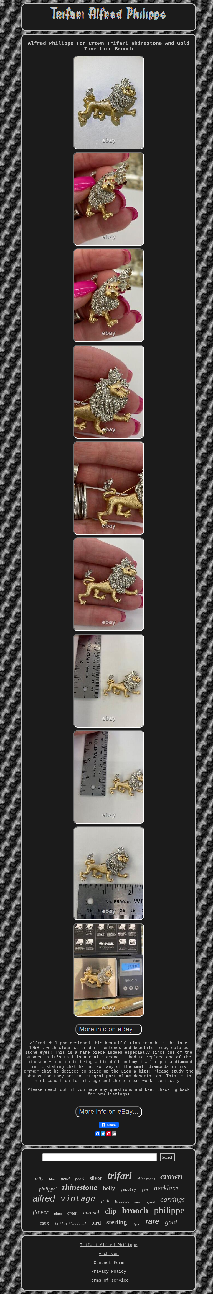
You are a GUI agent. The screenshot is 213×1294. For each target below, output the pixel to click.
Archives (109, 1254)
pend (65, 1178)
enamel (91, 1212)
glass (58, 1213)
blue (52, 1179)
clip (110, 1211)
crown (171, 1176)
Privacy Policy (108, 1271)
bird (96, 1223)
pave (145, 1190)
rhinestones (146, 1179)
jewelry (128, 1190)
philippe (169, 1210)
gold (171, 1222)
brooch (135, 1210)
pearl (79, 1179)
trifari (119, 1175)
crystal (150, 1202)
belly (109, 1188)
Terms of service (109, 1280)
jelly (39, 1178)
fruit (105, 1200)
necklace (166, 1188)
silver (96, 1178)
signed (136, 1224)
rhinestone (79, 1187)
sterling (116, 1222)
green (72, 1213)
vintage (77, 1199)
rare (152, 1221)
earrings (172, 1199)
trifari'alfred (70, 1223)
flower (41, 1211)
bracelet (122, 1201)
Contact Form (109, 1263)
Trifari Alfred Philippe (108, 1245)
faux (44, 1223)
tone (137, 1202)
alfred (43, 1198)
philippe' (48, 1189)
